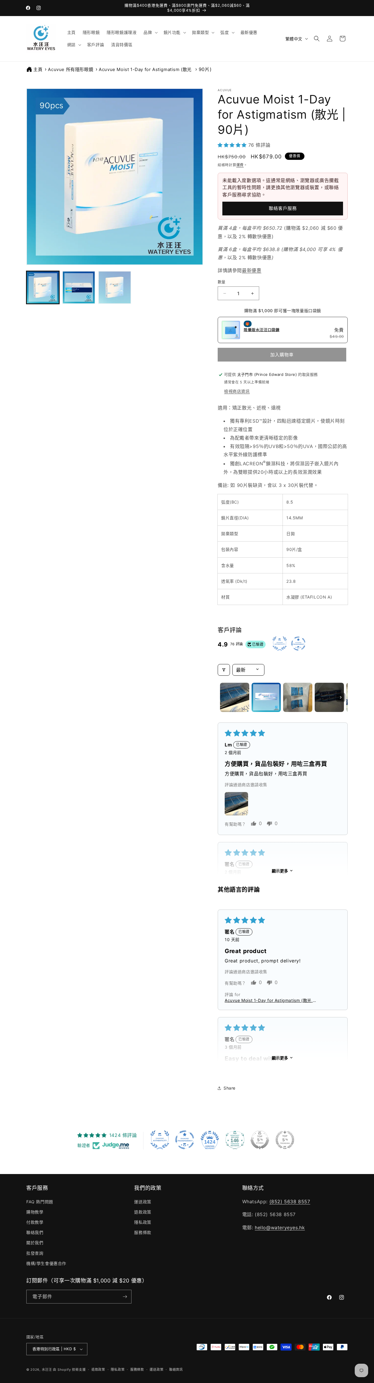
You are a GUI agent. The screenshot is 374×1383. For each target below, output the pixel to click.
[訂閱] (124, 1297)
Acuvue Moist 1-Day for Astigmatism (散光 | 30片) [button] (269, 1000)
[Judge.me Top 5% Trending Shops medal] (285, 1139)
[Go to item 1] (234, 697)
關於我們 (34, 1242)
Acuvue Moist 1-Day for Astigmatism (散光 (146, 69)
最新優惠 (251, 270)
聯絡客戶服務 (283, 208)
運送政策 (142, 1201)
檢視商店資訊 (237, 391)
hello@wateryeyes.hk (280, 1227)
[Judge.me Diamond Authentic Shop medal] (159, 1139)
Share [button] (230, 1087)
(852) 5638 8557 (289, 1201)
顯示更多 (280, 870)
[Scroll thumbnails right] (340, 697)
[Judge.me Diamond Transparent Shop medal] (184, 1139)
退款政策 (142, 1211)
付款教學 (34, 1222)
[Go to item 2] (266, 697)
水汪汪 (47, 1370)
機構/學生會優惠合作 (46, 1263)
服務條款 (142, 1232)
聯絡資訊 (176, 1370)
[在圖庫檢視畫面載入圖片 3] (114, 287)
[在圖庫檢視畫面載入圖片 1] (42, 287)
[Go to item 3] (297, 697)
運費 (240, 165)
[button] (150, 32)
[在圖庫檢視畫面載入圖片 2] (78, 287)
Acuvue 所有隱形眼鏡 (70, 69)
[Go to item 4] (329, 697)
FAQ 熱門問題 (39, 1201)
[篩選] (224, 670)
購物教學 (34, 1211)
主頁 (37, 69)
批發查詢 (34, 1253)
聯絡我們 (34, 1232)
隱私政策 (142, 1222)
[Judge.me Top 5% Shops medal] (259, 1139)
